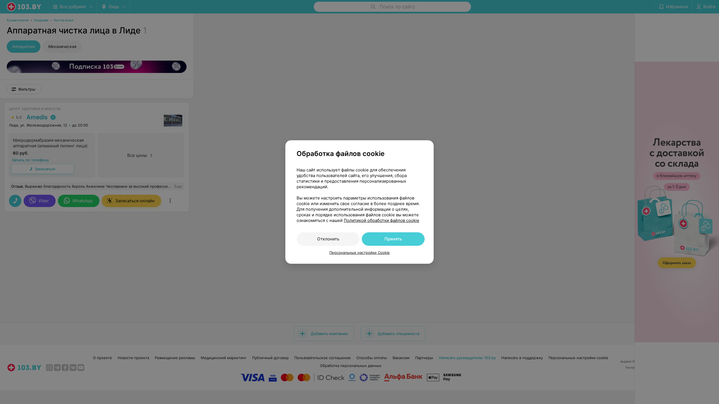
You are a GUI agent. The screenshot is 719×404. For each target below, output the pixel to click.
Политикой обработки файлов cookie (381, 220)
